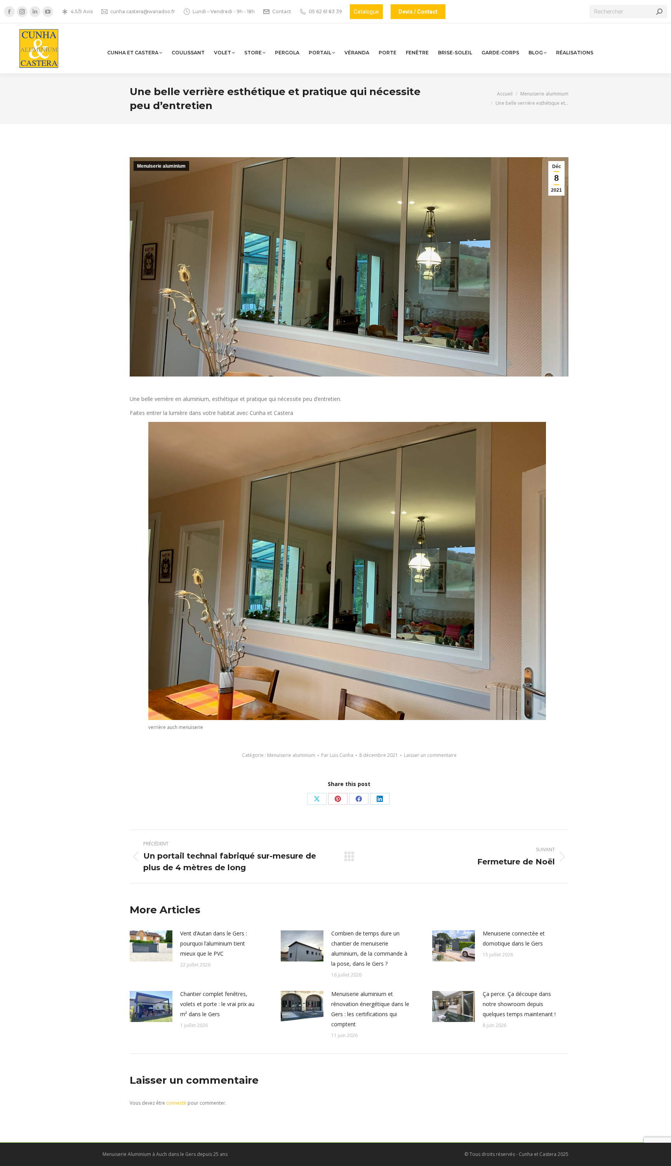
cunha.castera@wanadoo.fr (142, 11)
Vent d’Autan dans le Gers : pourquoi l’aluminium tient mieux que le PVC (213, 943)
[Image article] (151, 945)
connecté (176, 1103)
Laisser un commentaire (430, 755)
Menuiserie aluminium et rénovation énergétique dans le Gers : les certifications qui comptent (370, 1009)
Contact (281, 11)
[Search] (659, 11)
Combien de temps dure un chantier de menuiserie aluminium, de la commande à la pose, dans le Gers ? (369, 948)
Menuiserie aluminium (161, 166)
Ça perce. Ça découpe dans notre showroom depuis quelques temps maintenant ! (519, 1004)
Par (337, 755)
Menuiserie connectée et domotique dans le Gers (514, 938)
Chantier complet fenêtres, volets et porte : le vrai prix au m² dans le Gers (217, 1004)
